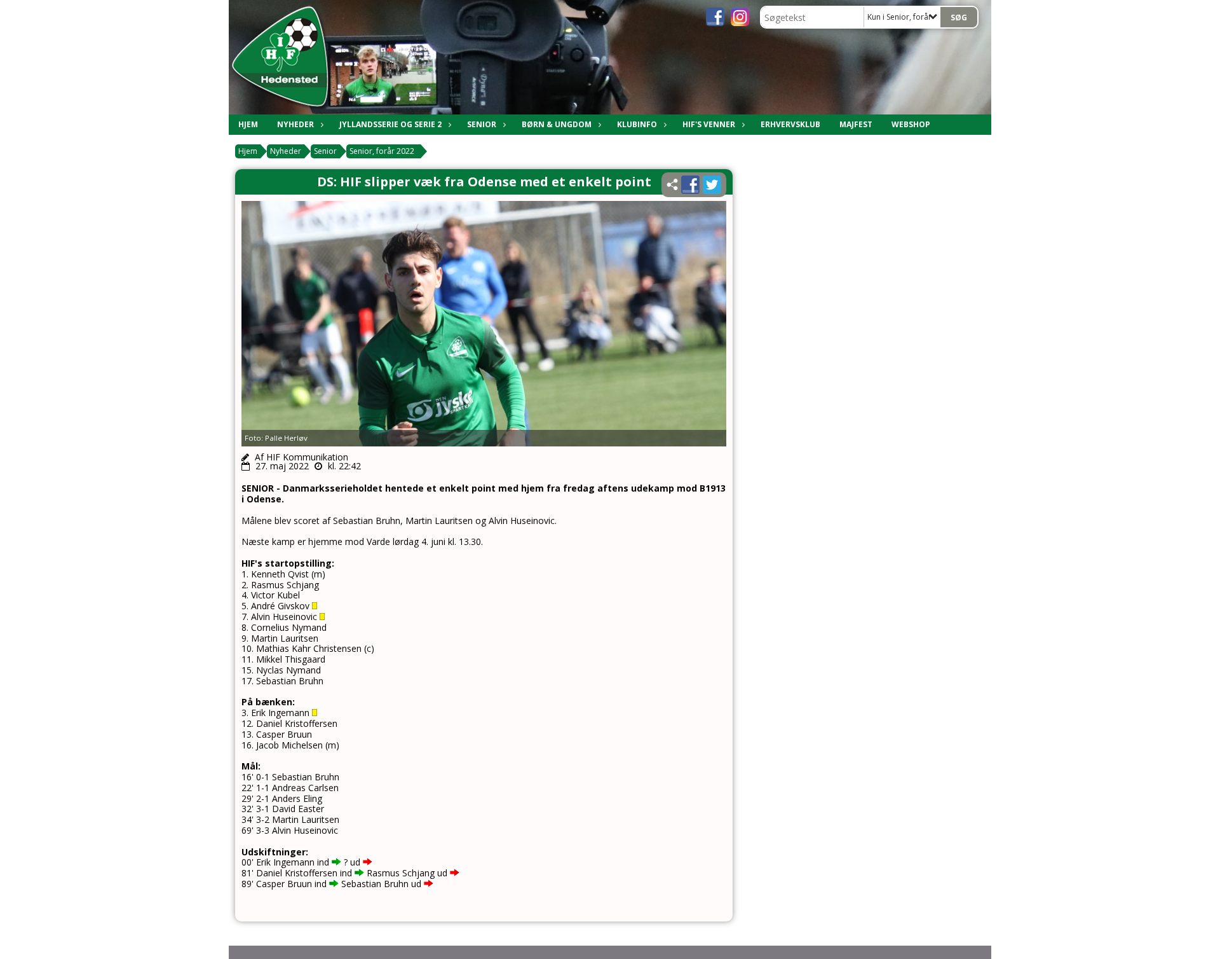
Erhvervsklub (790, 124)
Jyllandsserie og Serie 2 (390, 124)
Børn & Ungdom (557, 124)
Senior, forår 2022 (381, 151)
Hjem (248, 124)
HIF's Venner (708, 124)
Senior (481, 124)
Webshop (910, 124)
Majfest (855, 124)
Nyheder (295, 124)
